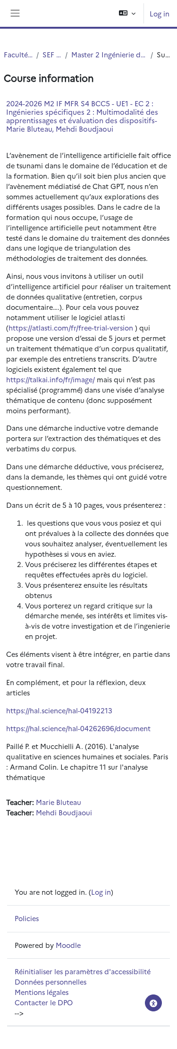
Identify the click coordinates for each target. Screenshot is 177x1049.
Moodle (68, 945)
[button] (127, 13)
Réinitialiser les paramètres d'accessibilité (83, 971)
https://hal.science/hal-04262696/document (78, 728)
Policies (27, 918)
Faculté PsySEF (18, 54)
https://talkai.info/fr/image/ (50, 379)
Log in (159, 13)
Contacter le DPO (44, 1002)
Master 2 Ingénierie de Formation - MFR (108, 54)
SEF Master (51, 54)
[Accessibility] (153, 1002)
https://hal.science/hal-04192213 (59, 710)
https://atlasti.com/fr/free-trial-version (70, 327)
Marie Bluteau (58, 802)
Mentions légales (41, 992)
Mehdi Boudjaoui (64, 812)
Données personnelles (50, 981)
